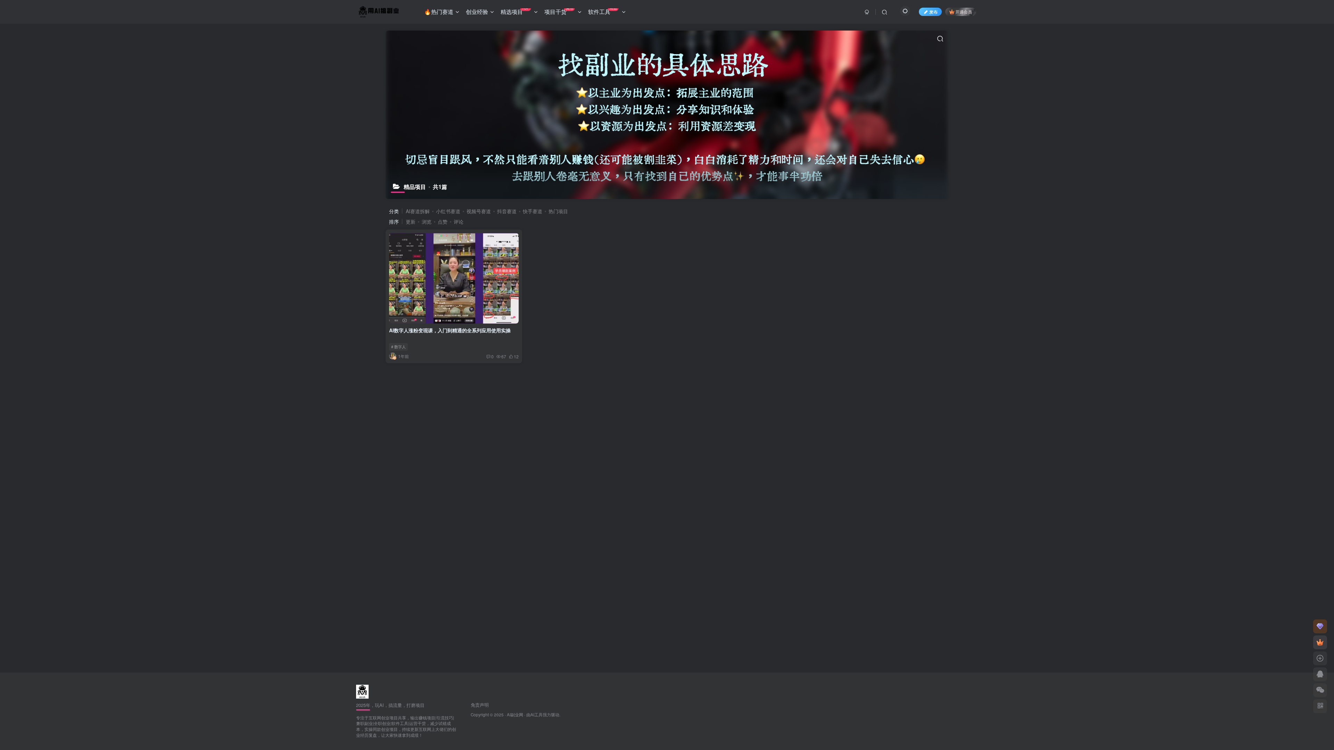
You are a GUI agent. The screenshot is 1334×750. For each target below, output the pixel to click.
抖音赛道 (507, 211)
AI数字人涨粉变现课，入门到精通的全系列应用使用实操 (450, 330)
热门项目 (558, 211)
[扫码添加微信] (1320, 690)
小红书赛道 (448, 211)
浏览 (426, 221)
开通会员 (963, 12)
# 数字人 (398, 346)
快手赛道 (532, 211)
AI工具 (536, 714)
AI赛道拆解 (418, 211)
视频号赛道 (479, 211)
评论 (458, 221)
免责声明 (480, 704)
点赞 (442, 221)
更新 (410, 221)
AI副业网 (515, 714)
